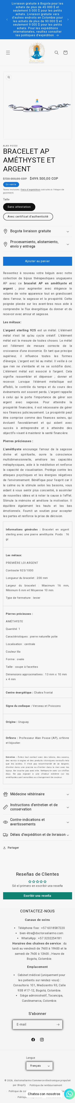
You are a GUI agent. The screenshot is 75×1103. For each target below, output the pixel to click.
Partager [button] (13, 847)
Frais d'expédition (30, 189)
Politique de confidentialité (24, 1091)
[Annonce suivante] (68, 20)
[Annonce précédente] (7, 20)
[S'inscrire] (58, 1024)
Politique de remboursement (46, 1085)
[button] (8, 52)
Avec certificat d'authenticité (28, 216)
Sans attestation (19, 206)
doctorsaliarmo (23, 1080)
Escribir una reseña (37, 895)
